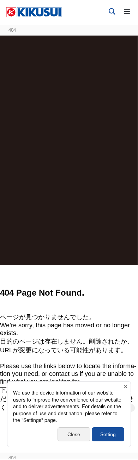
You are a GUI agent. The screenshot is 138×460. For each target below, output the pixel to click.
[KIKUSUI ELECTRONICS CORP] (34, 12)
